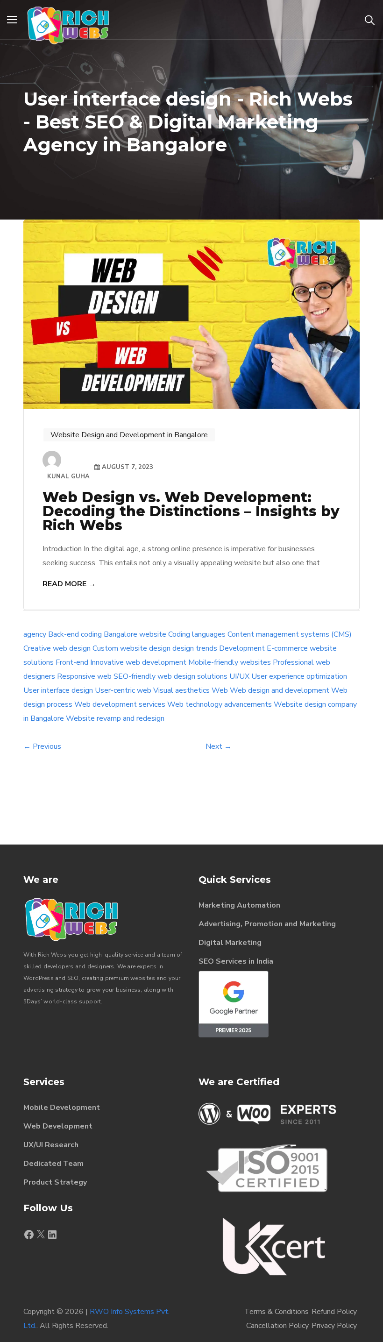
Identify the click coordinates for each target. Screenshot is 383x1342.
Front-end (72, 662)
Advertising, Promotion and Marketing (267, 924)
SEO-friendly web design (154, 676)
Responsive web (84, 676)
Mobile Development (61, 1107)
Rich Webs (52, 955)
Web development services (119, 704)
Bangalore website (135, 634)
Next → (219, 746)
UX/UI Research (50, 1145)
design (159, 648)
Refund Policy (334, 1311)
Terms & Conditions (276, 1311)
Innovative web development (138, 662)
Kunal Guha (68, 476)
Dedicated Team (53, 1163)
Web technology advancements (219, 704)
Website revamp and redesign (115, 718)
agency (34, 634)
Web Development (57, 1126)
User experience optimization (299, 676)
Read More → (69, 584)
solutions (212, 676)
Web (220, 690)
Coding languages (197, 634)
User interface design (58, 690)
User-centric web (123, 690)
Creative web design (57, 648)
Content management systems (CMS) (289, 634)
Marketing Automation (239, 905)
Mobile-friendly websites (229, 662)
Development (242, 648)
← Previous (42, 746)
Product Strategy (55, 1182)
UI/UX (239, 676)
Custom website (119, 648)
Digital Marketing (230, 942)
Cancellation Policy (277, 1326)
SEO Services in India (236, 961)
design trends (194, 648)
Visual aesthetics (181, 690)
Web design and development (279, 690)
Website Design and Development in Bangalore (129, 435)
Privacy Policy (334, 1326)
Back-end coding (75, 634)
